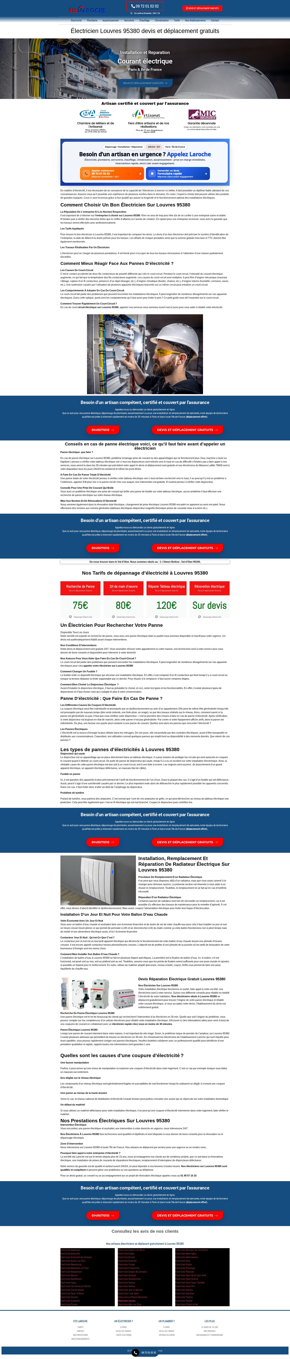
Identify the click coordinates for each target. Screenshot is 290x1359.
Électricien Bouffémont (71, 1279)
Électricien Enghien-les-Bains (131, 1249)
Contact (215, 20)
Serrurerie (129, 20)
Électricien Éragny (126, 1253)
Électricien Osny (182, 1260)
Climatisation (162, 20)
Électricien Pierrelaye (185, 1268)
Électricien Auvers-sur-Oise (72, 1260)
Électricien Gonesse (127, 1275)
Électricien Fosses (126, 1264)
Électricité (76, 20)
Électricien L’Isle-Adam (128, 1293)
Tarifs (177, 20)
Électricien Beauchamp (70, 1264)
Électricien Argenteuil (70, 1249)
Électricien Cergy (68, 1282)
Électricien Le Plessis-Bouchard (132, 1297)
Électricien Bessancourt (71, 1271)
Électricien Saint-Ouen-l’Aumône (190, 1282)
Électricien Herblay (126, 1286)
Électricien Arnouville (70, 1253)
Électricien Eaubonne (70, 1300)
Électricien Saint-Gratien (186, 1279)
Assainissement (111, 20)
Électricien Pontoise (184, 1271)
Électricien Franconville (128, 1268)
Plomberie (92, 20)
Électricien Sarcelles (184, 1293)
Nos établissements (195, 20)
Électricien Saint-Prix (185, 1286)
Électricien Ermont (126, 1257)
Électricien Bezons (68, 1275)
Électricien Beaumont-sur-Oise (74, 1268)
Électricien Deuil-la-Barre (72, 1293)
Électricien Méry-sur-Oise (129, 1304)
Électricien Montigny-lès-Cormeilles (191, 1249)
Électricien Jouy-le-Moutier (130, 1289)
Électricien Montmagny (185, 1253)
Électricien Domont (69, 1297)
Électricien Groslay (126, 1282)
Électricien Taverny (184, 1297)
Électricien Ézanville (127, 1260)
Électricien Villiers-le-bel (186, 1304)
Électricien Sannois (184, 1289)
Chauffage (144, 20)
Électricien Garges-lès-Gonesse (132, 1271)
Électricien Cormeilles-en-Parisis (75, 1286)
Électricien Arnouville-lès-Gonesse (76, 1257)
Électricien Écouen (68, 1304)
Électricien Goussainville (129, 1279)
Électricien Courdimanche (72, 1289)
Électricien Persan (183, 1264)
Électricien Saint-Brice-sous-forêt (190, 1275)
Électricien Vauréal (183, 1300)
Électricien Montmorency (186, 1257)
